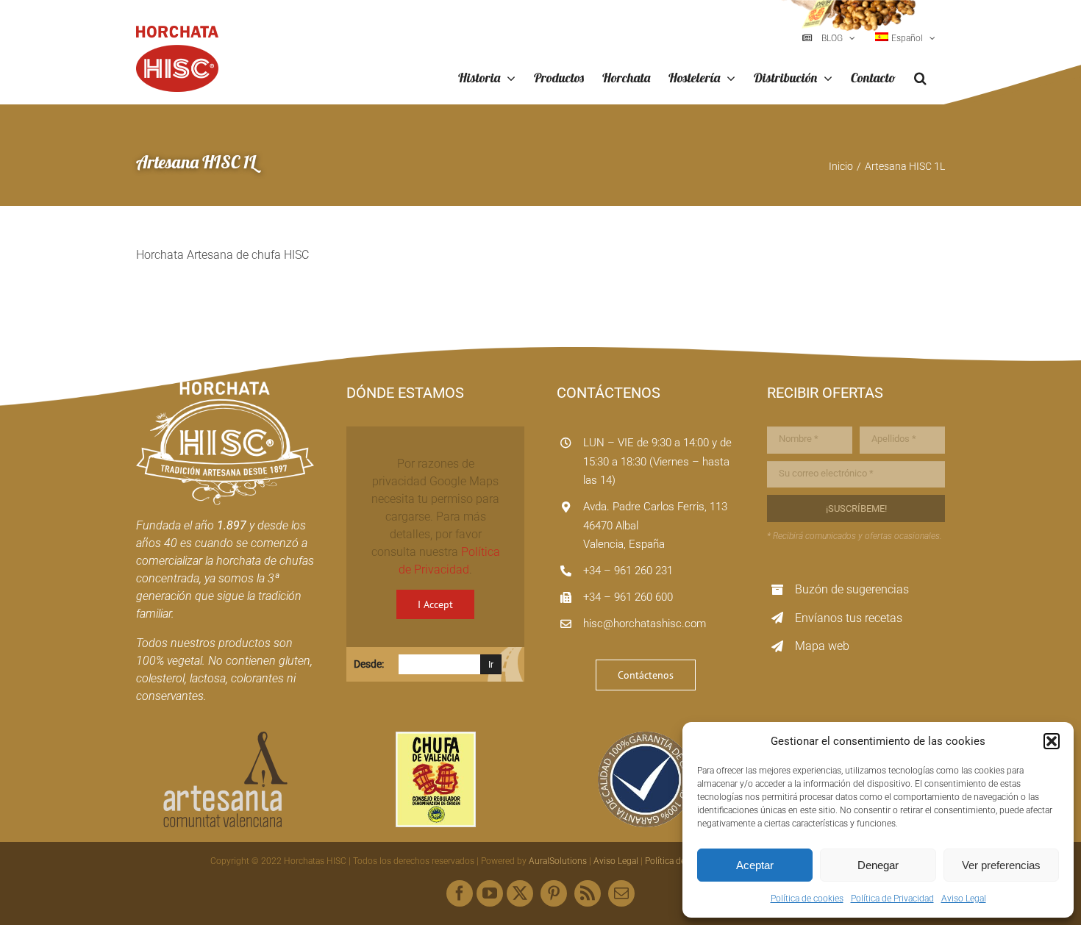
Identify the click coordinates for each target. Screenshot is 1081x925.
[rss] (587, 893)
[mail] (621, 893)
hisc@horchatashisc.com (644, 623)
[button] (1051, 741)
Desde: (369, 664)
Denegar (878, 865)
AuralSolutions (558, 861)
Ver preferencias (1001, 865)
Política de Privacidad (892, 898)
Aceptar (755, 865)
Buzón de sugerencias (852, 589)
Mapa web (822, 646)
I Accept (435, 604)
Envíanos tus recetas (848, 618)
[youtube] (490, 893)
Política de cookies (807, 898)
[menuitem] (905, 38)
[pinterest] (553, 893)
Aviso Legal (963, 898)
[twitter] (520, 893)
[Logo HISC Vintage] (225, 387)
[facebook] (459, 893)
